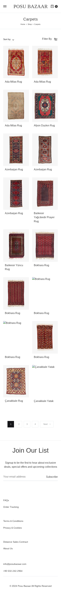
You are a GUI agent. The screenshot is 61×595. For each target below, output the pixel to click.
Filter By (47, 38)
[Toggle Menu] (5, 6)
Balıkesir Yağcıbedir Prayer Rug (44, 217)
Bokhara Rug (41, 265)
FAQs (6, 500)
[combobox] (8, 39)
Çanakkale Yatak (44, 401)
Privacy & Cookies (12, 527)
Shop (30, 24)
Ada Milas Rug (13, 81)
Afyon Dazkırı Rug (44, 125)
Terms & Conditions (13, 521)
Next (45, 424)
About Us (8, 548)
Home (22, 24)
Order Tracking (11, 507)
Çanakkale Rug (14, 400)
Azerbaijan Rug (14, 169)
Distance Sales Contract (15, 542)
